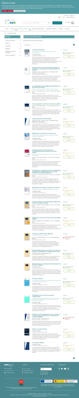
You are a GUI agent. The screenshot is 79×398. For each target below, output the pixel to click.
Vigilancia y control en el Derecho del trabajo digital (46, 218)
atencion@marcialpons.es (10, 372)
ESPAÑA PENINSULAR (70, 17)
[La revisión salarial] (26, 346)
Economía (8, 46)
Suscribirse (44, 373)
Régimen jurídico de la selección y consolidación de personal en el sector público (44, 151)
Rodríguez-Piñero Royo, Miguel (43, 204)
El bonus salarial (37, 278)
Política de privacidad (28, 372)
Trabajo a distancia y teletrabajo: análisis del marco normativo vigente (46, 202)
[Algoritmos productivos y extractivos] (26, 136)
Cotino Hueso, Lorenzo (43, 174)
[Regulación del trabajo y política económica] (26, 190)
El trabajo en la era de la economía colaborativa (43, 295)
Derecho (7, 43)
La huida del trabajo (38, 50)
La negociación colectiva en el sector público (46, 104)
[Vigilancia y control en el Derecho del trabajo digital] (26, 220)
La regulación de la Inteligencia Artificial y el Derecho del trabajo (46, 86)
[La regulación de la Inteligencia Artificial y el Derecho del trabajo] (26, 88)
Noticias (67, 28)
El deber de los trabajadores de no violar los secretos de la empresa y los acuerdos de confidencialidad (46, 316)
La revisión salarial (38, 342)
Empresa (7, 48)
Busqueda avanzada (57, 22)
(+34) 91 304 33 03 (9, 370)
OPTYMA (44, 396)
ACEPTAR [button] (4, 10)
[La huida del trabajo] (26, 52)
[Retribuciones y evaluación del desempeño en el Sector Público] (26, 266)
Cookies (49, 393)
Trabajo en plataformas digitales (42, 234)
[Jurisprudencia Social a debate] (26, 121)
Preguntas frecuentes (28, 370)
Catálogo (13, 28)
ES (60, 17)
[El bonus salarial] (26, 282)
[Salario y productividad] (26, 331)
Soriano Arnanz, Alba (43, 157)
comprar (69, 56)
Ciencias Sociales (10, 40)
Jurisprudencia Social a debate (41, 118)
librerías (51, 28)
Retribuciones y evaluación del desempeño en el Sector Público (46, 264)
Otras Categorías (10, 55)
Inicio (7, 28)
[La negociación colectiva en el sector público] (26, 106)
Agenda (61, 28)
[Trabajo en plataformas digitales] (26, 236)
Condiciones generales (42, 393)
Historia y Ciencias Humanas (10, 52)
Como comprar (27, 368)
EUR (63, 17)
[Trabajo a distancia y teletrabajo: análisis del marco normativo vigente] (26, 204)
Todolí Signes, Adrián (12, 33)
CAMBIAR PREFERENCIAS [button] (19, 10)
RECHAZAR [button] (10, 10)
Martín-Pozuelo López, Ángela (38, 73)
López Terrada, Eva (45, 71)
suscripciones (37, 28)
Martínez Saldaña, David (46, 253)
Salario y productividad (39, 329)
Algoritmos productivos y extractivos (44, 133)
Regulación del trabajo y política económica (46, 187)
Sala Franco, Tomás (36, 71)
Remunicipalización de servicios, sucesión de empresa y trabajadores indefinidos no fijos (46, 250)
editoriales (23, 28)
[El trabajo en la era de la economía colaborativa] (26, 298)
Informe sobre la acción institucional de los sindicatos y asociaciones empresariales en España (46, 69)
